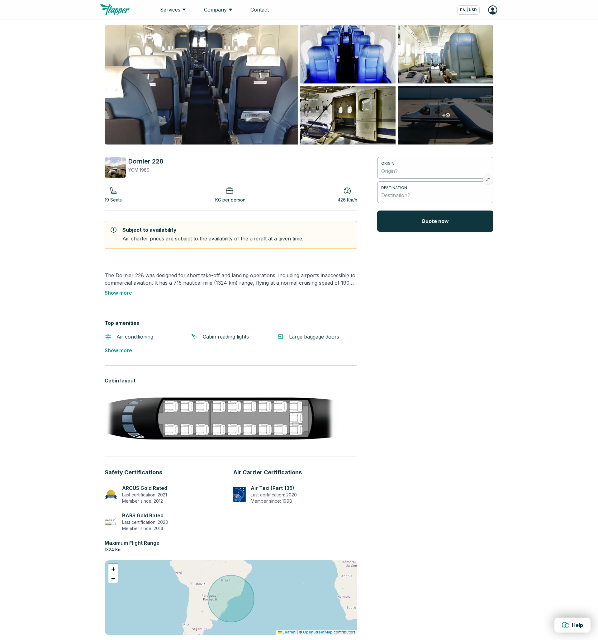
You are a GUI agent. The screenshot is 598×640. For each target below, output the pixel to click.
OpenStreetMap (318, 632)
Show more (118, 293)
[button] (113, 568)
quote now (435, 221)
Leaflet (289, 632)
